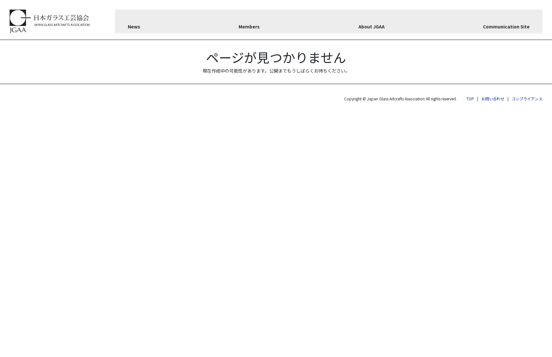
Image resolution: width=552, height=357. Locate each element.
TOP (470, 98)
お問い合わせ (492, 98)
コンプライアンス (527, 98)
